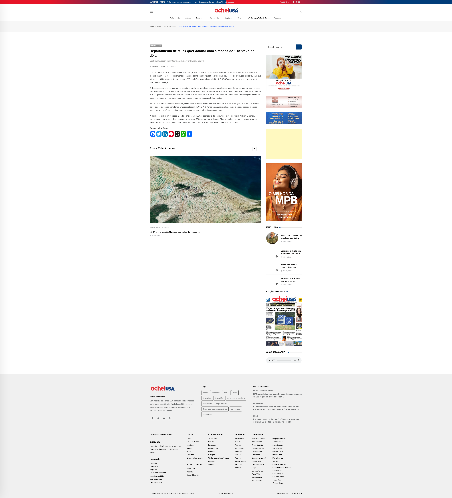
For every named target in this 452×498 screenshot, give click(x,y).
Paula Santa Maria (279, 464)
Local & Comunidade (161, 434)
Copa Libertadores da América (215, 409)
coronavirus (235, 409)
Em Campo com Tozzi (158, 473)
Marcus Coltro (277, 451)
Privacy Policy (171, 493)
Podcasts (155, 459)
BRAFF (226, 393)
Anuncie (211, 464)
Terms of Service (182, 493)
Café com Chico (156, 482)
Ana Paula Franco (258, 439)
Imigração (155, 442)
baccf (205, 393)
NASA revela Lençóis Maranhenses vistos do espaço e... (175, 232)
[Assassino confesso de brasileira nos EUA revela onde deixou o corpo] (272, 238)
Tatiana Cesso (278, 483)
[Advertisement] (284, 144)
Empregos (200, 18)
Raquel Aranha (158, 66)
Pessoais (277, 18)
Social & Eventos (193, 475)
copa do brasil (221, 404)
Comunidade (258, 403)
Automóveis (175, 18)
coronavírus (207, 414)
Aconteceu (191, 469)
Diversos (238, 458)
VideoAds (240, 434)
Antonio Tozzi (257, 442)
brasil (235, 393)
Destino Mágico (258, 464)
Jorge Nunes (277, 448)
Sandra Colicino (278, 477)
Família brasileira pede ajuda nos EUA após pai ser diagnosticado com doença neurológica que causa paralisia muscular (276, 409)
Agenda (190, 472)
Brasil (152, 227)
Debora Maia (256, 461)
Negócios (228, 18)
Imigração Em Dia (279, 439)
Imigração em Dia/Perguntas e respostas (165, 446)
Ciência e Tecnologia (194, 458)
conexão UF (207, 404)
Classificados (215, 434)
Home (152, 26)
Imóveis (188, 18)
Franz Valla (256, 474)
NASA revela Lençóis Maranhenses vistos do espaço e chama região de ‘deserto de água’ (200, 2)
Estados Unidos (170, 26)
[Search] (301, 12)
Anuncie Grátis (161, 493)
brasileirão (219, 398)
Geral (159, 26)
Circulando (256, 455)
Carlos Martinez (258, 448)
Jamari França (277, 442)
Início (153, 493)
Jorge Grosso (277, 445)
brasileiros (207, 398)
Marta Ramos (277, 458)
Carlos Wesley (257, 451)
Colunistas (257, 434)
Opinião (275, 461)
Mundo (189, 448)
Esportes (190, 455)
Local (255, 416)
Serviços (241, 18)
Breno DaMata (257, 445)
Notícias (153, 452)
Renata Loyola (277, 473)
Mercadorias (215, 18)
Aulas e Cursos (240, 461)
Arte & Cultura (194, 464)
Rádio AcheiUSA (156, 479)
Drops (254, 468)
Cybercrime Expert (259, 458)
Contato (191, 493)
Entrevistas (154, 466)
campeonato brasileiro (236, 398)
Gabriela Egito (257, 477)
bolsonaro (216, 393)
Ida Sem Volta (257, 481)
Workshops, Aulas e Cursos (259, 18)
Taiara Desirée (277, 480)
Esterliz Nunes (257, 471)
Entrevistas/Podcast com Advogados (164, 449)
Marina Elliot (277, 455)
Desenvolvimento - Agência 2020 (289, 493)
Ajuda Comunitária (157, 476)
